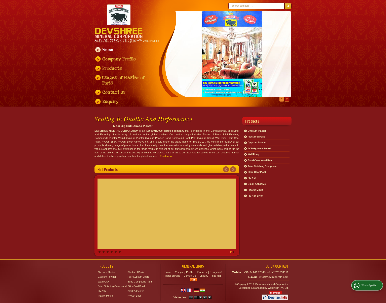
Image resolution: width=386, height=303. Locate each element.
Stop (234, 252)
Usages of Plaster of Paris (123, 80)
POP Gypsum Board (259, 148)
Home (107, 49)
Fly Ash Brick (255, 195)
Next (233, 169)
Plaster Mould (255, 190)
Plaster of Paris (256, 136)
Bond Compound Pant (260, 160)
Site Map (217, 275)
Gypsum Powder (257, 142)
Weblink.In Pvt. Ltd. (278, 288)
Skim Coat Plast (257, 172)
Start (231, 252)
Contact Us (113, 92)
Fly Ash (252, 178)
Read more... (167, 156)
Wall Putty (253, 154)
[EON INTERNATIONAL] (118, 23)
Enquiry (110, 101)
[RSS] (193, 279)
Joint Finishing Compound (262, 166)
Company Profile (119, 59)
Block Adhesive (257, 184)
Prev (226, 169)
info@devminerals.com (273, 276)
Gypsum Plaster (257, 130)
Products (112, 68)
